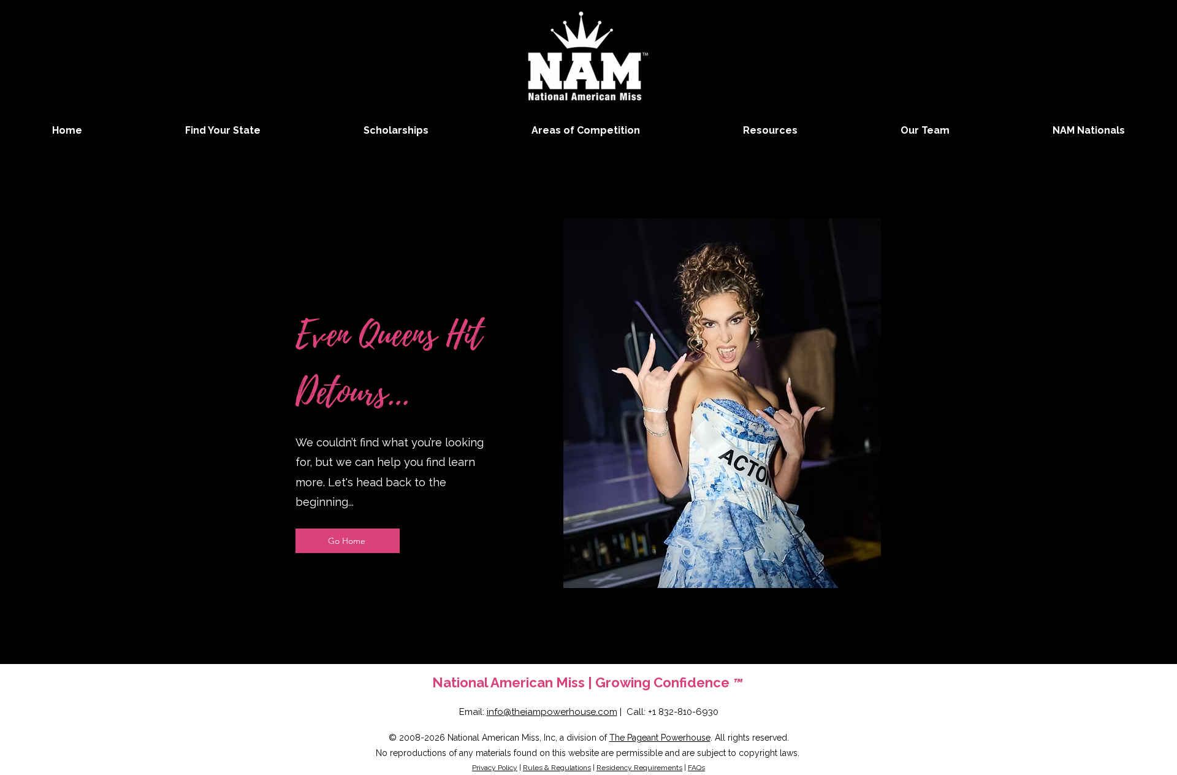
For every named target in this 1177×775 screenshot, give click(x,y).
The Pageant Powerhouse (659, 738)
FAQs (696, 767)
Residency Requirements (639, 767)
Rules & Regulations (557, 767)
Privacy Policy (494, 767)
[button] (585, 130)
